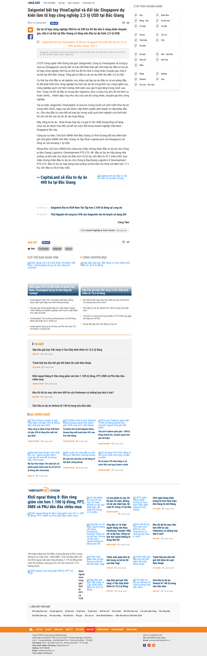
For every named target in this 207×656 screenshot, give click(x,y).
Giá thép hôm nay (39, 616)
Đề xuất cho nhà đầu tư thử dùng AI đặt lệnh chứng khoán (79, 460)
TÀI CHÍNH (80, 629)
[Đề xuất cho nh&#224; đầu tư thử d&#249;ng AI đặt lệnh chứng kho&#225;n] (79, 454)
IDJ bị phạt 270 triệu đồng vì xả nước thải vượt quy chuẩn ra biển (113, 463)
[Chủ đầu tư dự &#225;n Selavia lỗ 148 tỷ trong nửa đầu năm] (142, 585)
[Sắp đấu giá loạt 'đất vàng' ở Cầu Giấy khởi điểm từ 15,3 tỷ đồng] (106, 279)
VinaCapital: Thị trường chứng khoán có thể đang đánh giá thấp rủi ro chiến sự (53, 319)
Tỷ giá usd (69, 611)
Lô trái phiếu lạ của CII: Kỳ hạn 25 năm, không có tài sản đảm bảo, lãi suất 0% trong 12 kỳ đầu (119, 503)
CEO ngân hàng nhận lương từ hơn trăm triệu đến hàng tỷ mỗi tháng (165, 501)
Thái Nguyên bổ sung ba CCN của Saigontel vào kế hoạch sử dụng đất (88, 214)
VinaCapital (43, 248)
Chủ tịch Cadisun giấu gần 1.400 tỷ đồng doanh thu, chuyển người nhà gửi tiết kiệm (114, 434)
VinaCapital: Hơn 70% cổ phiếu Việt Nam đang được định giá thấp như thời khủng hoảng (51, 301)
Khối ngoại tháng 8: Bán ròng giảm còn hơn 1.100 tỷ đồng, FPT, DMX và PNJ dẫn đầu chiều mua (78, 378)
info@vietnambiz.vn (46, 650)
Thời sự (110, 568)
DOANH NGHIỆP (118, 629)
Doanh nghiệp (33, 441)
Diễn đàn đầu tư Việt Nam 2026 (128, 616)
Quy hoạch (73, 3)
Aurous (69, 248)
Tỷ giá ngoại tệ (56, 611)
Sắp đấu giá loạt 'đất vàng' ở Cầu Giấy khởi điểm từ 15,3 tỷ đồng (105, 292)
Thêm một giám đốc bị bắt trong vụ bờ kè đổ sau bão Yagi (118, 560)
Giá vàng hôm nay (39, 611)
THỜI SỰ (39, 629)
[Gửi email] (128, 23)
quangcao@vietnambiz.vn (159, 640)
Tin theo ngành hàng (148, 6)
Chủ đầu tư (89, 3)
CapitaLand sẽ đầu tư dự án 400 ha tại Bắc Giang (64, 180)
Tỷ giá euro (92, 611)
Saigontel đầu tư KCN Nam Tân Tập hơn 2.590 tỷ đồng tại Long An (86, 207)
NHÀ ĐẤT (90, 629)
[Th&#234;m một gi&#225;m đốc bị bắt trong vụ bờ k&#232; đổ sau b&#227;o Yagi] (96, 562)
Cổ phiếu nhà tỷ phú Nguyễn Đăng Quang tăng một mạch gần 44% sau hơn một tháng (79, 432)
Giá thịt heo (68, 616)
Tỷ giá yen (80, 611)
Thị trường (49, 3)
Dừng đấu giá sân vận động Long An (100, 324)
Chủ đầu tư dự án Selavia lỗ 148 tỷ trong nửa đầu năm (106, 309)
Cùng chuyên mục (95, 257)
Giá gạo (79, 616)
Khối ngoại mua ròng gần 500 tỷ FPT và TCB (81, 585)
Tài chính (36, 367)
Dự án (61, 3)
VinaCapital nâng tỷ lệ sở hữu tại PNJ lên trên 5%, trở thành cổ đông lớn (53, 327)
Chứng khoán (38, 384)
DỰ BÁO (48, 629)
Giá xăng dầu (164, 611)
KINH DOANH (132, 629)
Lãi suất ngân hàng (148, 611)
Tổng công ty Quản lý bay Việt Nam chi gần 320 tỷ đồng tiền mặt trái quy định (43, 432)
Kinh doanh (111, 545)
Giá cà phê (116, 611)
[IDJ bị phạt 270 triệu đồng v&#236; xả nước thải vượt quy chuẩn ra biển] (115, 455)
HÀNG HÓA (58, 629)
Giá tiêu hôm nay (131, 611)
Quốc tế (31, 476)
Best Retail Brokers (105, 616)
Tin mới (39, 344)
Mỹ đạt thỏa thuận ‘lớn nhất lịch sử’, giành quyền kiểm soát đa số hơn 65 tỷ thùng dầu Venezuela (44, 467)
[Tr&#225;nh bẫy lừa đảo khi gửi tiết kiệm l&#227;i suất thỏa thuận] (142, 562)
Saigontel (57, 248)
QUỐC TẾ (69, 629)
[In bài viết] (124, 22)
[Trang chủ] (30, 30)
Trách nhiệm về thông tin (42, 653)
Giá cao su (89, 616)
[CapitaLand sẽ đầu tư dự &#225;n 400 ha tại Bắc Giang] (109, 188)
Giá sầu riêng (55, 616)
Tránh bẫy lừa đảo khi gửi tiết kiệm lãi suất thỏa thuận (61, 363)
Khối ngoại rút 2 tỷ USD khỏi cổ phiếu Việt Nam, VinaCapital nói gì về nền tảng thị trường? (52, 290)
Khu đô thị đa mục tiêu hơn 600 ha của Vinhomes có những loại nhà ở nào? (106, 301)
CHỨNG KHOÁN (103, 629)
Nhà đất (34, 3)
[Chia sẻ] (30, 36)
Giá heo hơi (104, 611)
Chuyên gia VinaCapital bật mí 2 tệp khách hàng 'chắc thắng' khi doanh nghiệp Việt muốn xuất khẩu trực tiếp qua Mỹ (54, 310)
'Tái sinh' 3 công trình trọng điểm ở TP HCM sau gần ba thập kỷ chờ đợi (107, 317)
